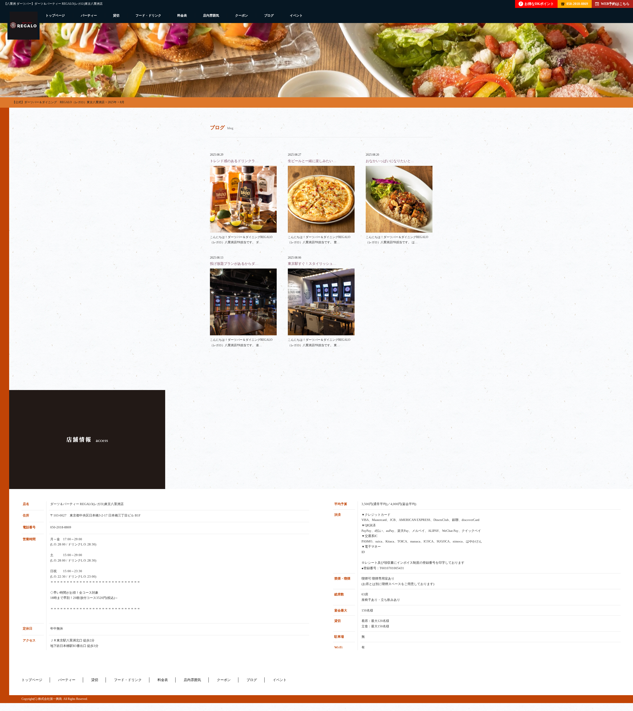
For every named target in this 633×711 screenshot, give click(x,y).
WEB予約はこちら (615, 4)
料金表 (182, 15)
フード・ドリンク (148, 15)
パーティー (89, 15)
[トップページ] (23, 26)
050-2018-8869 (577, 4)
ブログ (269, 15)
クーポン (241, 15)
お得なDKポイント (537, 4)
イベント (296, 15)
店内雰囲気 (211, 15)
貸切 (116, 15)
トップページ (55, 15)
